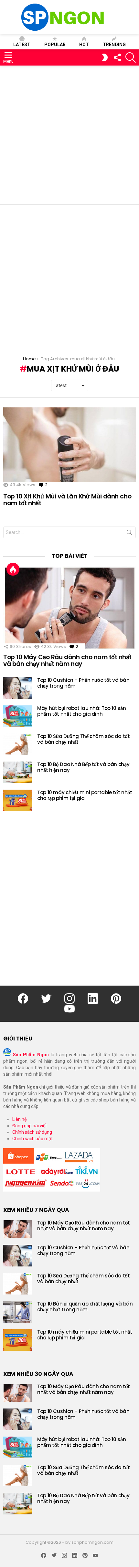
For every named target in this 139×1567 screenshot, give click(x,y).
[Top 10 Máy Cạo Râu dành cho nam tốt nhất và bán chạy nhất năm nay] (69, 608)
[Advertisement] (69, 135)
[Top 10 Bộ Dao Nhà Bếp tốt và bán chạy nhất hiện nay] (17, 772)
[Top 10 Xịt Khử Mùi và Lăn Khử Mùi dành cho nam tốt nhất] (69, 444)
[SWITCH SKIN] (105, 57)
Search (129, 534)
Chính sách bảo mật (32, 1138)
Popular (55, 44)
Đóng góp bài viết (29, 1125)
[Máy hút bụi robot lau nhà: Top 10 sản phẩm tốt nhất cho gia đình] (17, 716)
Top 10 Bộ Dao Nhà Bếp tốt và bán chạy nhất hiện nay (83, 767)
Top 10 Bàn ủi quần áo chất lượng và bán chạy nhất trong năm (85, 1306)
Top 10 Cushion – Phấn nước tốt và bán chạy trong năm (83, 683)
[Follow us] (117, 57)
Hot (84, 44)
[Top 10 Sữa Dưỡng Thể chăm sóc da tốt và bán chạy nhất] (17, 744)
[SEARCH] (130, 57)
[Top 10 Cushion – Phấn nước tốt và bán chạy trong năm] (17, 688)
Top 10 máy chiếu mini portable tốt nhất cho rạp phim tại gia (84, 795)
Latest (21, 44)
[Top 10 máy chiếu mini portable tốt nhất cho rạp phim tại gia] (17, 800)
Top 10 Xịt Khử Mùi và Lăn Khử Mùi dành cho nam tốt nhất (67, 499)
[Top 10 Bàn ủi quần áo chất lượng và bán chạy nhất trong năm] (17, 1312)
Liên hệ (19, 1119)
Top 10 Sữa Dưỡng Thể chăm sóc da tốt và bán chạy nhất (83, 739)
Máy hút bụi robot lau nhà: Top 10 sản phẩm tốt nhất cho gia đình (81, 711)
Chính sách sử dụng (32, 1132)
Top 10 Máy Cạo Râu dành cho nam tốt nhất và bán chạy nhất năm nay (67, 660)
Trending (114, 44)
